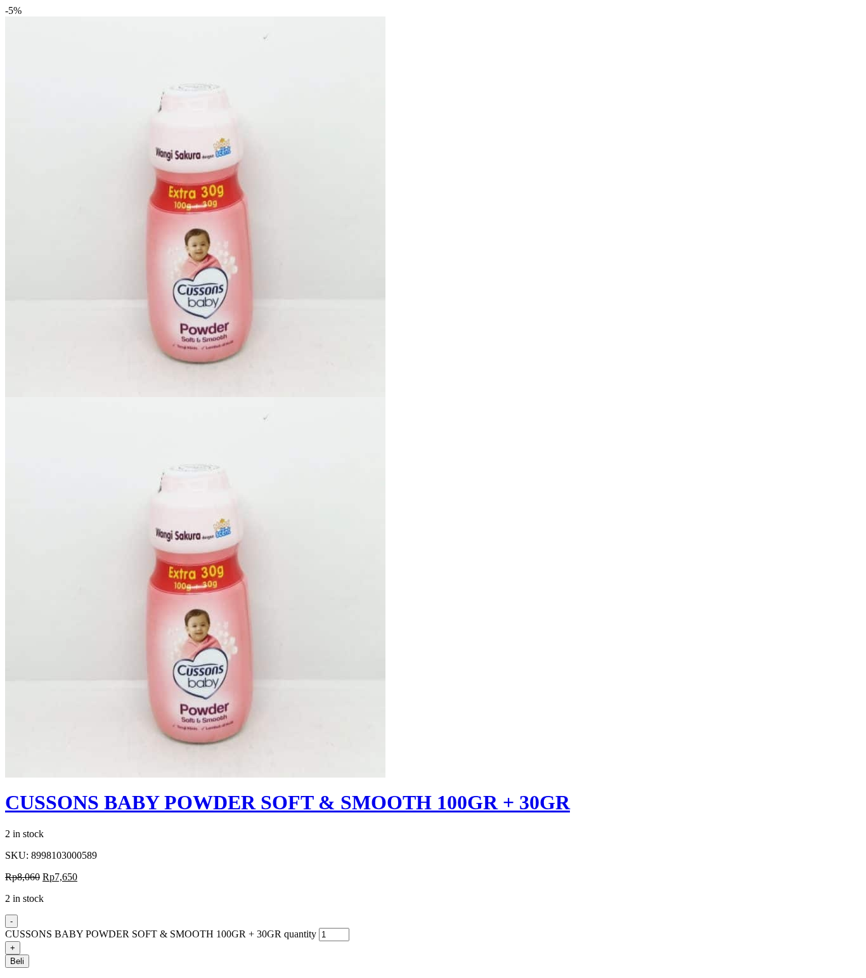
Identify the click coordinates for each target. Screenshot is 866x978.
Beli (17, 961)
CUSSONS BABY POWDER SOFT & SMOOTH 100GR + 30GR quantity (160, 934)
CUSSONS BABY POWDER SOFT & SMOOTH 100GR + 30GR (287, 802)
